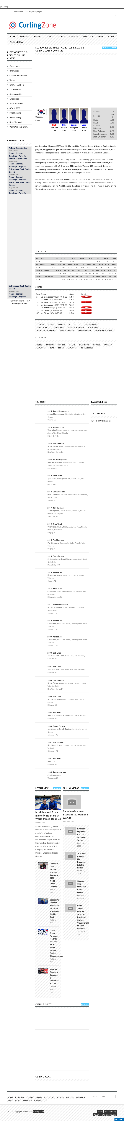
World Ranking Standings (69, 185)
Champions (14, 70)
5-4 (103, 159)
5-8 (72, 299)
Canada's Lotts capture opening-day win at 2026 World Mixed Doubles (54, 875)
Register (32, 12)
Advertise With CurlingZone (105, 1114)
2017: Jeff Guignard (55, 507)
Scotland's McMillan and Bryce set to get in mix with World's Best (54, 908)
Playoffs (22, 156)
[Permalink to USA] (43, 931)
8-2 (74, 149)
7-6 (60, 166)
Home (12, 36)
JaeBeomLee (54, 129)
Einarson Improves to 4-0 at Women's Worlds (81, 834)
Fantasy (73, 36)
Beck (46, 299)
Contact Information (18, 75)
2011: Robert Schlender (57, 604)
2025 (38, 261)
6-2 (56, 169)
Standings (13, 156)
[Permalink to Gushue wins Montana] (70, 883)
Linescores (14, 98)
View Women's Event (19, 126)
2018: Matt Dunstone (56, 491)
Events (37, 36)
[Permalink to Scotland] (43, 901)
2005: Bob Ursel (54, 696)
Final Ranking (15, 112)
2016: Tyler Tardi (54, 524)
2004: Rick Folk (54, 712)
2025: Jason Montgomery (58, 411)
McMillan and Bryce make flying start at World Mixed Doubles (48, 815)
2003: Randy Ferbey (56, 726)
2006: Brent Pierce (55, 680)
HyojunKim (64, 129)
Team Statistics (16, 103)
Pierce (46, 313)
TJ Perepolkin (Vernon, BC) (81, 166)
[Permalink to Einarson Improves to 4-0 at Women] (70, 831)
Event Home (15, 66)
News (100, 36)
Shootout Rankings (46, 330)
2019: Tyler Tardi (54, 475)
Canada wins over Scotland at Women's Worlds (75, 814)
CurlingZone (38, 1111)
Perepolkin (48, 302)
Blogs (111, 36)
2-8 (72, 313)
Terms (100, 1111)
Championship (16, 94)
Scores (61, 36)
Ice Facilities (16, 42)
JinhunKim (84, 129)
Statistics (84, 345)
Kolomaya (48, 307)
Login (39, 12)
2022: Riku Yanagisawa (57, 459)
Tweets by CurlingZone (101, 420)
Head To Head (15, 122)
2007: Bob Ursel (54, 666)
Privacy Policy (110, 1111)
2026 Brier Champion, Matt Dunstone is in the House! (81, 860)
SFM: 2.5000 (15, 108)
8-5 (81, 162)
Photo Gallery (15, 117)
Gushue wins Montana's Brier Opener (81, 887)
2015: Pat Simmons (55, 540)
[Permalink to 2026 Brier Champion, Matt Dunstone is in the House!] (70, 855)
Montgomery (40, 169)
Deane (46, 310)
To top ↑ (119, 1120)
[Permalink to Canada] (43, 865)
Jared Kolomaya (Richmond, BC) (79, 169)
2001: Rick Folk (54, 758)
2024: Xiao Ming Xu (55, 427)
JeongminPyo (74, 129)
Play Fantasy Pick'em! (21, 302)
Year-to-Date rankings (44, 189)
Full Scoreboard (17, 300)
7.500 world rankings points (57, 179)
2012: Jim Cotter (54, 588)
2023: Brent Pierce (55, 443)
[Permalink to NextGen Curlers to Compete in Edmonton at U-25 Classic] (43, 971)
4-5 (72, 296)
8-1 (102, 166)
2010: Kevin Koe (54, 620)
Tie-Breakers (15, 89)
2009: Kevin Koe (54, 636)
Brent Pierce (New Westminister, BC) (98, 149)
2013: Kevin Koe (54, 572)
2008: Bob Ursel (54, 652)
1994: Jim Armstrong (56, 772)
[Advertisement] (19, 239)
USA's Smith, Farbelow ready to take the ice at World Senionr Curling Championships (56, 943)
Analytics (88, 36)
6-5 (98, 169)
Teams (49, 36)
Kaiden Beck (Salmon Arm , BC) (99, 162)
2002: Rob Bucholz (55, 742)
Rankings (24, 36)
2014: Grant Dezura (55, 556)
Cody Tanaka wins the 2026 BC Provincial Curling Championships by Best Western (84, 917)
